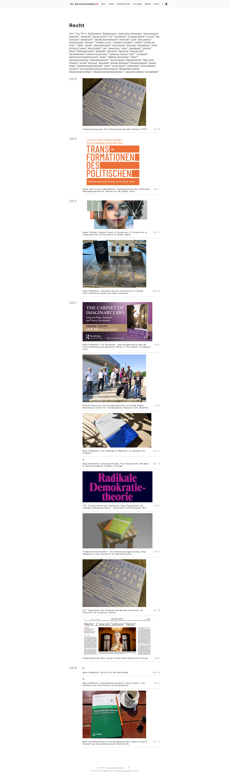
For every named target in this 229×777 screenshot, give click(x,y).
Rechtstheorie (117, 60)
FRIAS (80, 45)
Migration (112, 51)
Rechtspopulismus (99, 60)
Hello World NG (124, 771)
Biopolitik (73, 36)
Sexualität (104, 63)
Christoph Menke (136, 36)
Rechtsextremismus (78, 60)
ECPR (133, 39)
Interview (131, 45)
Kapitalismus (144, 45)
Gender (88, 45)
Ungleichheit (133, 66)
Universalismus (148, 66)
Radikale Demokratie (118, 57)
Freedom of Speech (123, 42)
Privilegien (142, 54)
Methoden (101, 51)
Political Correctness (96, 54)
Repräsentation (133, 60)
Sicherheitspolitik (138, 63)
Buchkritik (86, 36)
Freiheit (138, 42)
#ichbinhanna (94, 33)
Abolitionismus (109, 33)
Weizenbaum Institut (129, 69)
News (111, 4)
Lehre (156, 4)
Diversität (124, 39)
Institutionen (118, 45)
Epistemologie (76, 42)
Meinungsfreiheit (85, 51)
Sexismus (92, 63)
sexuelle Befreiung (119, 63)
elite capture (144, 39)
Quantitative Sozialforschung (83, 57)
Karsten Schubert (115, 768)
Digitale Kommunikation (106, 39)
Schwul (83, 63)
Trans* (107, 66)
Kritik (154, 45)
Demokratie (86, 39)
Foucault (89, 42)
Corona (149, 36)
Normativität (136, 51)
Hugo (105, 771)
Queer (103, 57)
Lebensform (114, 48)
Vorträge (137, 4)
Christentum (120, 36)
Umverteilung (118, 66)
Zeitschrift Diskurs (134, 72)
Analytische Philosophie (130, 33)
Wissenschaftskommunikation (108, 72)
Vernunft (73, 69)
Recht (134, 57)
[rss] (129, 768)
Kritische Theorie (77, 48)
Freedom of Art (103, 42)
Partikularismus (76, 54)
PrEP (131, 54)
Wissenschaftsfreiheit (80, 72)
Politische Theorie (118, 54)
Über (103, 4)
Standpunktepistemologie (89, 66)
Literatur (146, 48)
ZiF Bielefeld (151, 72)
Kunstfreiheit (94, 48)
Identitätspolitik (101, 45)
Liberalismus (135, 48)
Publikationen (123, 4)
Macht (72, 51)
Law (104, 48)
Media (148, 4)
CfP (110, 36)
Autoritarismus (150, 33)
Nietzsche (123, 51)
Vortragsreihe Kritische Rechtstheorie (99, 69)
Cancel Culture (99, 36)
